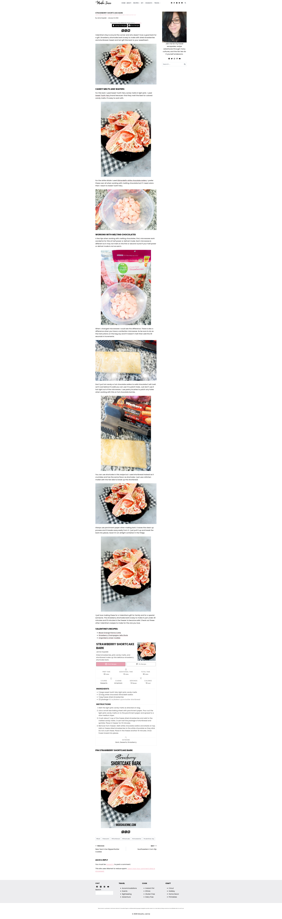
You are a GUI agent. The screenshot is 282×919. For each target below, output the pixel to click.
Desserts (108, 15)
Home (124, 3)
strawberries (136, 839)
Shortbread (116, 839)
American (97, 15)
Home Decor (174, 894)
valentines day (149, 839)
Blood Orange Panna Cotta (110, 633)
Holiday (117, 15)
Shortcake (126, 839)
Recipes (126, 15)
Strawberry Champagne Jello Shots (113, 635)
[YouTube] (182, 3)
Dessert (103, 15)
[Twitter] (174, 3)
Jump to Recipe (120, 25)
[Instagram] (176, 3)
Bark (98, 839)
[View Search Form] (185, 3)
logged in (110, 864)
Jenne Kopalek (101, 18)
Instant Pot (149, 888)
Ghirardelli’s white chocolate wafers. (132, 180)
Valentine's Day (132, 15)
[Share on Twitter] (125, 30)
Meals (121, 15)
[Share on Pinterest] (122, 30)
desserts (105, 839)
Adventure (126, 897)
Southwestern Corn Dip (147, 847)
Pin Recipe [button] (142, 664)
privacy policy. (138, 23)
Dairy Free (149, 897)
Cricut (171, 888)
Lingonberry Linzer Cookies (109, 638)
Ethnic (113, 15)
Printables (173, 897)
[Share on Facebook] (128, 30)
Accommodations (129, 888)
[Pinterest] (179, 3)
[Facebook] (171, 3)
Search (98, 889)
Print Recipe (134, 25)
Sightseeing (127, 894)
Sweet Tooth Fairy (102, 95)
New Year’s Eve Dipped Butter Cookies (107, 849)
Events (124, 891)
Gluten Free (150, 894)
